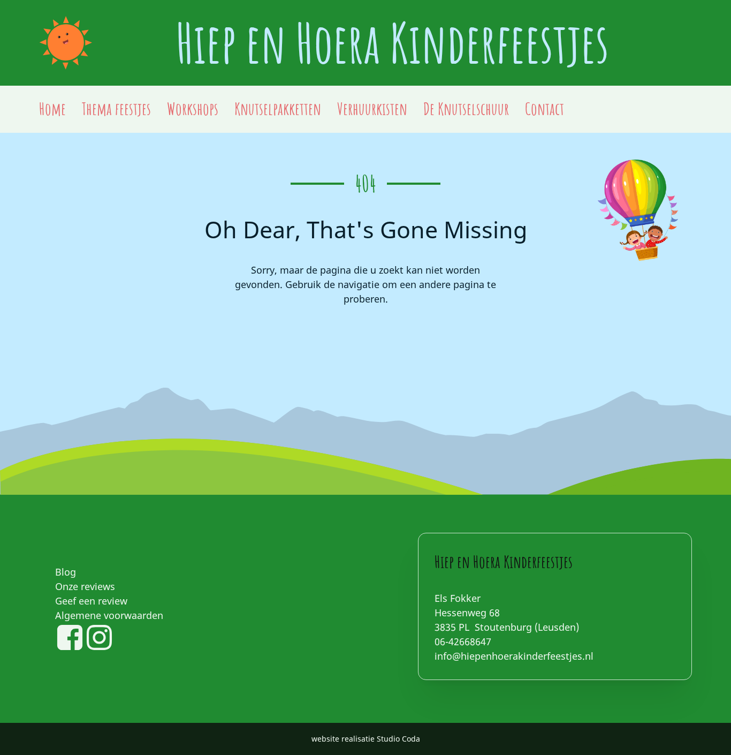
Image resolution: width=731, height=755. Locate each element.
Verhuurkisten (372, 108)
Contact (544, 108)
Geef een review (91, 600)
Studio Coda (398, 739)
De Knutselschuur (466, 108)
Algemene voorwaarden (109, 615)
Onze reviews (85, 586)
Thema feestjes (116, 108)
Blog (65, 571)
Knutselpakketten (277, 108)
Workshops (192, 108)
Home (52, 108)
